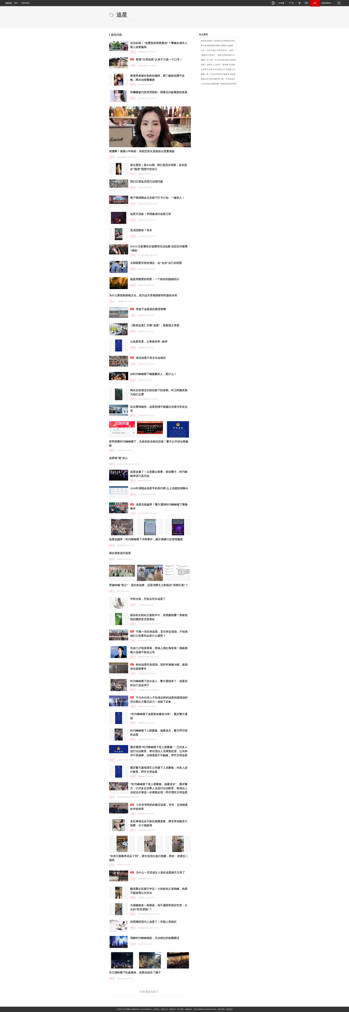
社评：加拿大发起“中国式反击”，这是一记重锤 (220, 50)
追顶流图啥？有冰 (141, 230)
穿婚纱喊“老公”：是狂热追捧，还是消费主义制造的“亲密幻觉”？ (148, 585)
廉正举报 (221, 1009)
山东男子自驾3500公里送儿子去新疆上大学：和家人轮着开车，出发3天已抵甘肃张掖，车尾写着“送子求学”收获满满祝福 (220, 69)
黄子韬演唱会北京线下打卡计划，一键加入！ (157, 197)
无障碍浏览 (25, 3)
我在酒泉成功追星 (120, 553)
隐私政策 (188, 1009)
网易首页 (8, 3)
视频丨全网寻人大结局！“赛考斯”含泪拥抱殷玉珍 (220, 65)
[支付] (300, 3)
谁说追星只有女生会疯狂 (151, 357)
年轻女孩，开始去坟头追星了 (148, 598)
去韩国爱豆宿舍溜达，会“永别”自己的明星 (156, 262)
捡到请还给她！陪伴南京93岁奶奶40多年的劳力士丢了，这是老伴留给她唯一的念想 (220, 41)
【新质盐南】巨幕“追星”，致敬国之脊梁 (154, 325)
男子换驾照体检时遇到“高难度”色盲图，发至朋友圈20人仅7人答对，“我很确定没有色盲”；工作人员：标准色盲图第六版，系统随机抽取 (220, 46)
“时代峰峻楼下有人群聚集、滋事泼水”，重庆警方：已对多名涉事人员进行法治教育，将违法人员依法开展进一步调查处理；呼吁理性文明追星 (158, 788)
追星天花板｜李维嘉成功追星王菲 (150, 213)
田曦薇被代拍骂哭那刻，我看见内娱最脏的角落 (158, 92)
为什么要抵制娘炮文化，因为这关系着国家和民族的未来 (143, 295)
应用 (15, 3)
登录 (315, 3)
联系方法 (164, 1009)
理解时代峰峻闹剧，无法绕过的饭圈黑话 (154, 937)
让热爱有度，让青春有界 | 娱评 (149, 341)
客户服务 (180, 1009)
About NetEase (146, 1009)
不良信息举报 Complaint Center (205, 1009)
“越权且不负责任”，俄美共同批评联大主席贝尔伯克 (220, 55)
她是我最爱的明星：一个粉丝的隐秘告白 (154, 279)
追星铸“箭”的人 (118, 458)
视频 (133, 66)
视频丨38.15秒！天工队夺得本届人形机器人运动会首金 (220, 60)
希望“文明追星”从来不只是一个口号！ (159, 59)
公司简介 (156, 1009)
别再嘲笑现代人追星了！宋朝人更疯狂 (153, 921)
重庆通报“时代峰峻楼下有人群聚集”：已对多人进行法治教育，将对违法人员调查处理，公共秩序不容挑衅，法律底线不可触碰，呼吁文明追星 (158, 751)
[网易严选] (292, 3)
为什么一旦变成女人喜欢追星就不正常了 (160, 872)
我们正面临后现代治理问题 (146, 181)
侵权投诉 (229, 1009)
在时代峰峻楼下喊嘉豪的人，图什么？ (153, 374)
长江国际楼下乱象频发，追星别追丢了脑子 (135, 972)
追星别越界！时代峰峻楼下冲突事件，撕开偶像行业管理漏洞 (146, 539)
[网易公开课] (282, 3)
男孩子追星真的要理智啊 (151, 309)
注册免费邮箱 (326, 3)
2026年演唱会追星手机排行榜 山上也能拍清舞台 (159, 488)
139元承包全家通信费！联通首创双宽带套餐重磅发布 (220, 84)
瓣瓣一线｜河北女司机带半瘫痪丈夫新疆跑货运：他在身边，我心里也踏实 (220, 74)
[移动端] (273, 3)
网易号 (133, 52)
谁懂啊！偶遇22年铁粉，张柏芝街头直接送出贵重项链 (141, 151)
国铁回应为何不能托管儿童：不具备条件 (218, 79)
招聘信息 (172, 1009)
